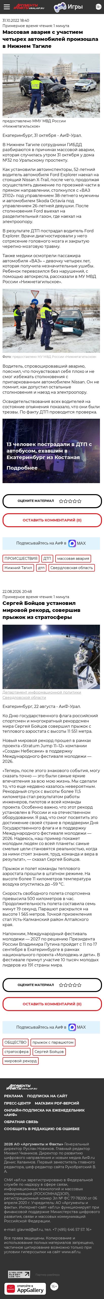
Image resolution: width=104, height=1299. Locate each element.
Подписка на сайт (47, 1096)
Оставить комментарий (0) (52, 520)
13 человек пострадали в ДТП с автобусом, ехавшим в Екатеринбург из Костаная (49, 450)
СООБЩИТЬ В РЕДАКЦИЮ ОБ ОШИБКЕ (42, 1129)
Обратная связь (21, 1122)
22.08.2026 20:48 (17, 591)
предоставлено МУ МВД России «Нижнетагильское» (54, 357)
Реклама (13, 1096)
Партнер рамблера (48, 1274)
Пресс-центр (17, 1103)
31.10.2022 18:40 (16, 20)
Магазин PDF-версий (57, 1103)
